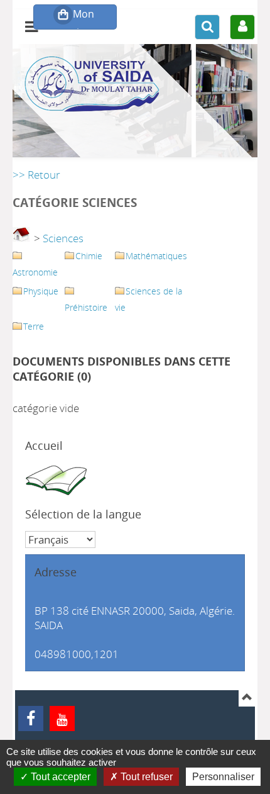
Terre (33, 326)
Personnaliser (223, 776)
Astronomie (35, 272)
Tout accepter (59, 776)
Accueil (44, 445)
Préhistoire (86, 307)
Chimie (88, 256)
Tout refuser (145, 776)
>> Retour (36, 174)
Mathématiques (156, 256)
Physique (40, 291)
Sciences (63, 238)
